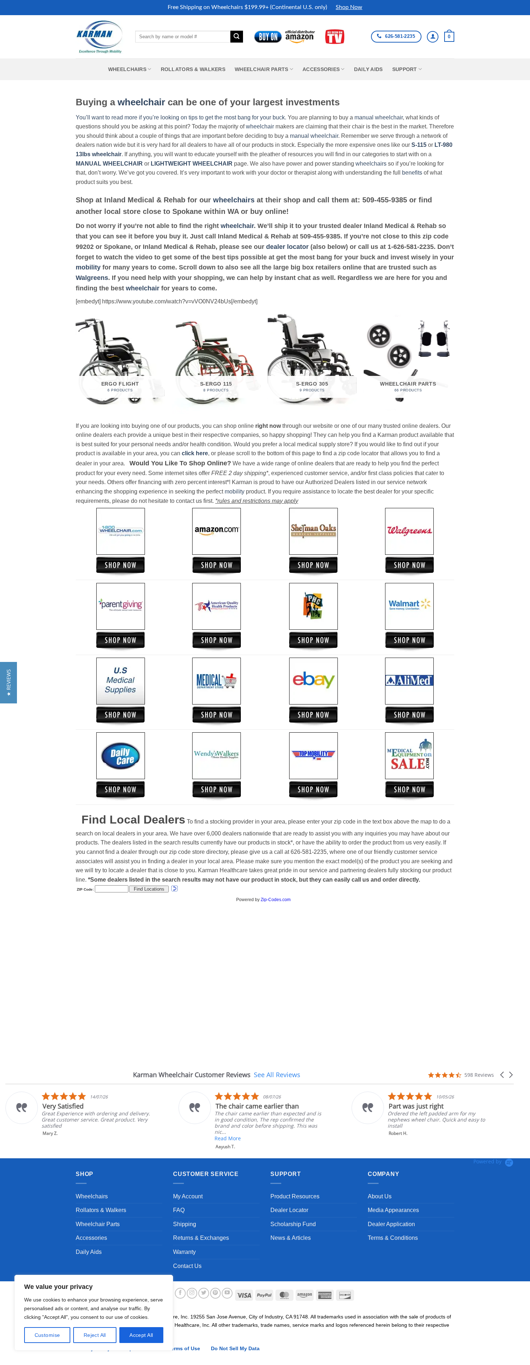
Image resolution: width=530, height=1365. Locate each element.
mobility (88, 267)
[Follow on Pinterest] (215, 1293)
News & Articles (290, 1238)
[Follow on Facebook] (180, 1293)
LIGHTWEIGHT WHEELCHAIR (192, 164)
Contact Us (187, 1266)
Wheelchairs (127, 69)
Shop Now (349, 7)
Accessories (321, 69)
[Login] (432, 37)
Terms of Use (184, 1348)
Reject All (95, 1335)
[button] (449, 37)
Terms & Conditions (393, 1238)
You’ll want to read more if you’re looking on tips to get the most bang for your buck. (181, 117)
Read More (228, 1138)
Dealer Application (391, 1224)
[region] (93, 1313)
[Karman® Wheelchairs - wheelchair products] (100, 36)
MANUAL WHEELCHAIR (109, 164)
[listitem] (78, 1114)
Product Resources (294, 1196)
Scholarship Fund (293, 1224)
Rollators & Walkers (193, 69)
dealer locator (287, 246)
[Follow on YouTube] (227, 1293)
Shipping (184, 1224)
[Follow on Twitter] (203, 1293)
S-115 (419, 145)
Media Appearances (393, 1210)
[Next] (452, 362)
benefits (412, 173)
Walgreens (92, 277)
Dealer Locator (289, 1210)
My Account (188, 1196)
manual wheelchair (378, 117)
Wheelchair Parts (261, 69)
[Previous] (76, 362)
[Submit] (236, 37)
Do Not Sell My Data (235, 1348)
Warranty (184, 1252)
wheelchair (141, 102)
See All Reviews (277, 1074)
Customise (47, 1335)
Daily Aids (368, 69)
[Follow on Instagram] (192, 1293)
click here (195, 453)
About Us (380, 1196)
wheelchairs (371, 164)
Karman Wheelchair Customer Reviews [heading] (192, 1075)
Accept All (141, 1335)
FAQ (179, 1210)
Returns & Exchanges (201, 1238)
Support (404, 69)
